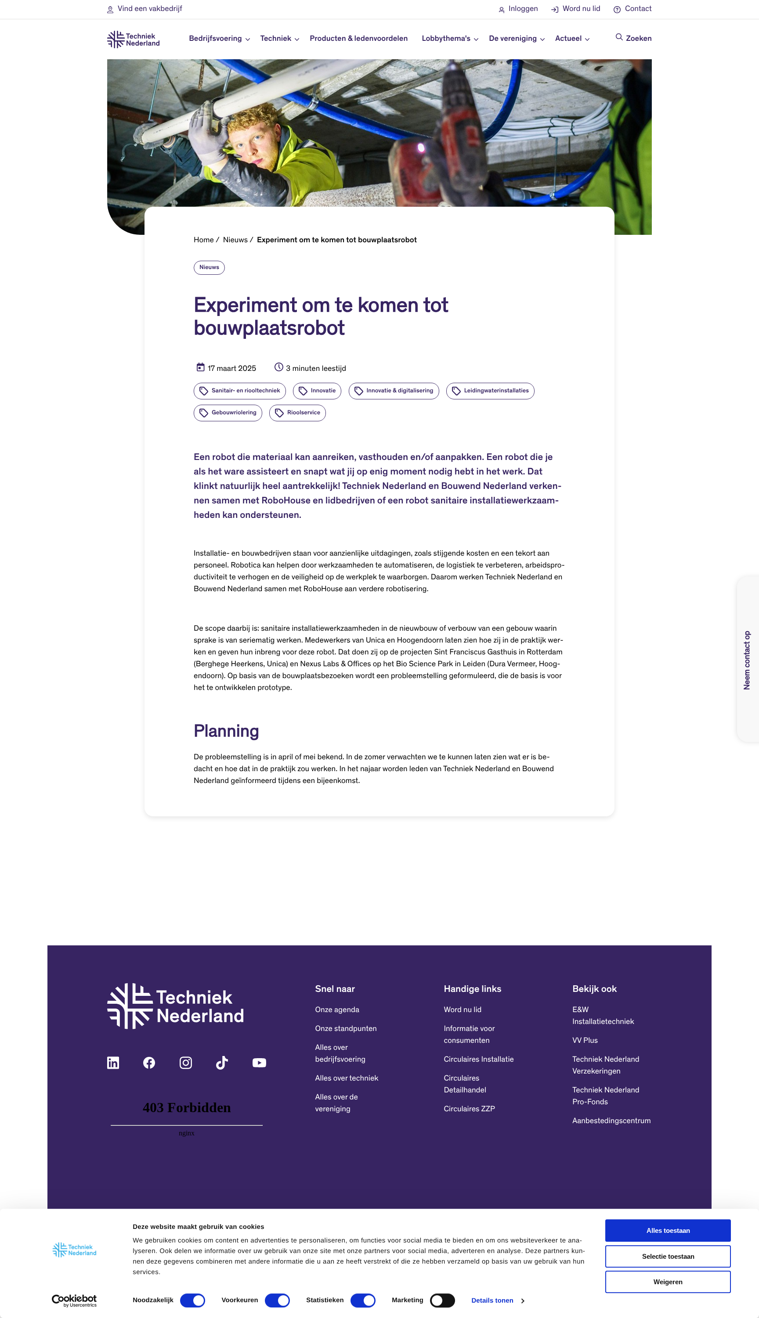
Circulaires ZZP (469, 1109)
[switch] (277, 1300)
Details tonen (492, 1300)
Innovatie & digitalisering (400, 391)
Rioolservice (303, 413)
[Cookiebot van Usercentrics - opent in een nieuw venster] (74, 1300)
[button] (144, 9)
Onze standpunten (346, 1029)
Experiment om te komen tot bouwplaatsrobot (337, 240)
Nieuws (235, 240)
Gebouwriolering (234, 413)
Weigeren (668, 1282)
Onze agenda (337, 1010)
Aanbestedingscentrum (611, 1121)
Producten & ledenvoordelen (359, 39)
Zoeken (639, 39)
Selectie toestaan (668, 1256)
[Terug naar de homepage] (133, 39)
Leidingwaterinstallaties (496, 391)
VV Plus (585, 1041)
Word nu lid (462, 1010)
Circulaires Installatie (479, 1060)
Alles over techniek (347, 1079)
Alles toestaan (668, 1230)
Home (204, 240)
